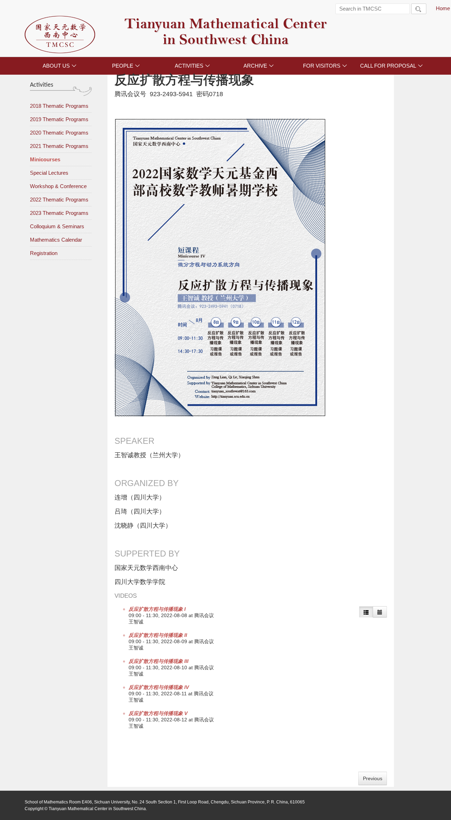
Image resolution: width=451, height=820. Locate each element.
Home (443, 8)
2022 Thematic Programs (59, 200)
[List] (366, 611)
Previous (372, 778)
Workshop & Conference (58, 186)
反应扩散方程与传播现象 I (157, 609)
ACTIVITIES (192, 66)
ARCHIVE (258, 66)
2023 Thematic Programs (59, 213)
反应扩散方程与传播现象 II (158, 635)
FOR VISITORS (325, 66)
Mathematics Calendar (56, 240)
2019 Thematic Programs (59, 119)
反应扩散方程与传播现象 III (159, 661)
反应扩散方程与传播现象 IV (159, 687)
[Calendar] (380, 611)
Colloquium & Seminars (57, 226)
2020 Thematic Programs (59, 133)
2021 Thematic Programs (59, 146)
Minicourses (45, 159)
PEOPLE (126, 66)
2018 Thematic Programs (59, 106)
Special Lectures (49, 173)
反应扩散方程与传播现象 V (158, 713)
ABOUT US (59, 66)
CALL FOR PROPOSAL (391, 66)
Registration (43, 253)
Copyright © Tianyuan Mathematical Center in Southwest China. (86, 808)
